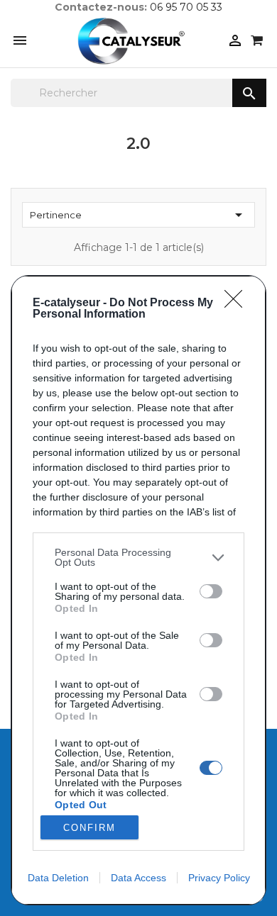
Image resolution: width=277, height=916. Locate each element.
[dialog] (138, 590)
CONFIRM (89, 827)
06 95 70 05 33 (186, 7)
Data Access (138, 877)
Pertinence (138, 214)
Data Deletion (58, 877)
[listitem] (138, 557)
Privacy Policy (219, 877)
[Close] (237, 303)
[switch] (211, 591)
